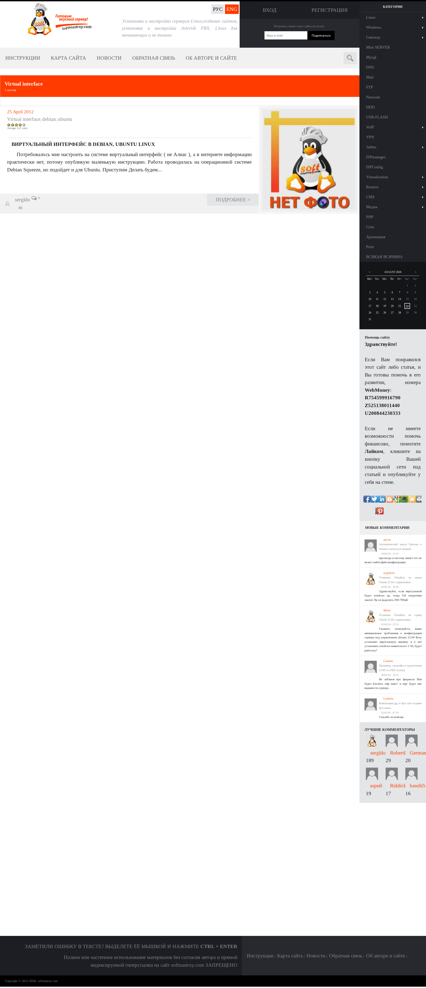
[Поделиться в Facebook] (369, 501)
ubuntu (65, 119)
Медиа (371, 207)
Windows (373, 27)
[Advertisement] (392, 869)
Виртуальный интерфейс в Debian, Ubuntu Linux (83, 144)
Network (373, 97)
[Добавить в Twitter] (392, 501)
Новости (109, 58)
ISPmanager (376, 157)
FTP (369, 87)
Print (370, 247)
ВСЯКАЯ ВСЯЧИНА (384, 257)
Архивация (375, 237)
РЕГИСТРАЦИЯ (329, 10)
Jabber (371, 147)
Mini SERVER (378, 47)
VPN (370, 137)
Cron (370, 227)
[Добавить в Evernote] (380, 512)
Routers (372, 187)
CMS (370, 197)
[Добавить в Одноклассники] (404, 501)
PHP (369, 217)
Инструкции (22, 58)
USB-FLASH (377, 117)
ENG (232, 9)
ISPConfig (374, 167)
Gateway (373, 37)
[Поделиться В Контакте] (380, 501)
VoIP (370, 127)
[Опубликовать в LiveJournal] (392, 512)
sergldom (388, 572)
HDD (370, 107)
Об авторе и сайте (211, 58)
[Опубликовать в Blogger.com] (404, 512)
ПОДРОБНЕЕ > (233, 199)
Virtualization (377, 177)
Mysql (371, 57)
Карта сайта (68, 58)
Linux (371, 17)
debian (49, 119)
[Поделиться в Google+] (416, 501)
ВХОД (269, 10)
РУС (218, 9)
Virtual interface (24, 84)
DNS (370, 67)
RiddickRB (401, 785)
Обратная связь (153, 58)
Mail (370, 77)
